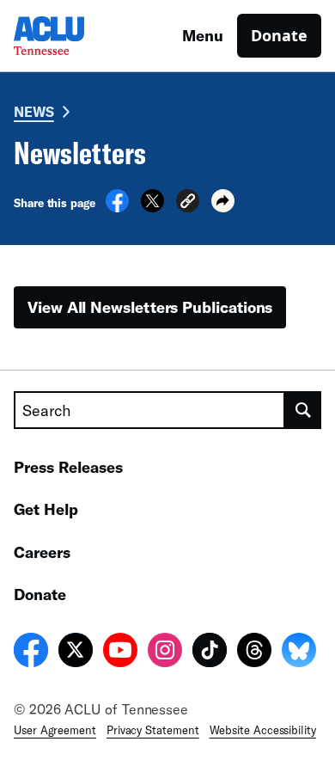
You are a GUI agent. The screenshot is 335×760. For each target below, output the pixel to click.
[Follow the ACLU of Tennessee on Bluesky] (299, 652)
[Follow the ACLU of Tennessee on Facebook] (31, 652)
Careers (42, 551)
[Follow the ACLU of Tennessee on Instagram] (165, 652)
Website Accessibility (263, 730)
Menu (202, 35)
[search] (303, 410)
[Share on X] (152, 207)
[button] (187, 203)
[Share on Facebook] (117, 207)
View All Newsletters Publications (149, 306)
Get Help (46, 509)
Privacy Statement (153, 730)
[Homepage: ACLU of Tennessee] (74, 35)
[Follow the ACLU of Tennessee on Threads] (254, 652)
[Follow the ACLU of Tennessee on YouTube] (120, 652)
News (34, 111)
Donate (279, 35)
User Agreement (55, 730)
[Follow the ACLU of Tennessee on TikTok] (209, 652)
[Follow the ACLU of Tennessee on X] (75, 652)
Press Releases (68, 466)
